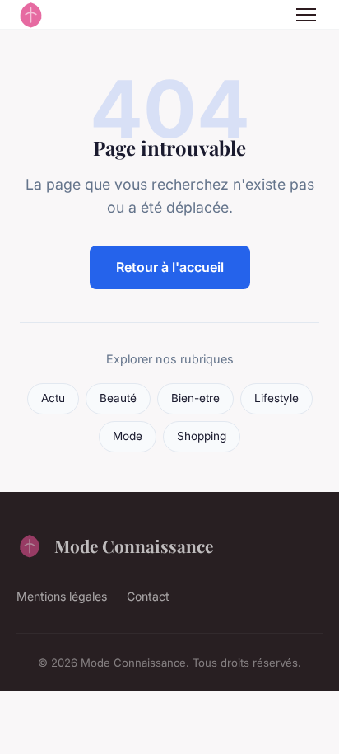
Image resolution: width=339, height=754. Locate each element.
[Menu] (306, 15)
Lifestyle (276, 398)
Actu (53, 398)
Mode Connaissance (133, 545)
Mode (127, 436)
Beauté (118, 398)
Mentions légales (61, 596)
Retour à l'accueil (170, 267)
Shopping (201, 436)
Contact (148, 596)
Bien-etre (195, 398)
